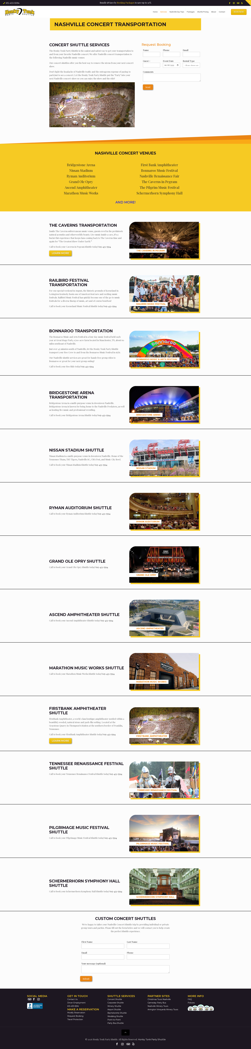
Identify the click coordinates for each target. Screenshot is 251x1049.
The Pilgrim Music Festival (159, 187)
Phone (166, 50)
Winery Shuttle (114, 1006)
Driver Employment (76, 1003)
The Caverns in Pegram (159, 181)
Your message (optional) (93, 963)
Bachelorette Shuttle (117, 1013)
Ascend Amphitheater (81, 187)
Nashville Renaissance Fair (159, 176)
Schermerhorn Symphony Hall (159, 193)
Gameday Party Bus (157, 1003)
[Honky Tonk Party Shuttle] (19, 12)
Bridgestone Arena (81, 165)
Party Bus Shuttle (115, 1023)
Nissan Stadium (81, 170)
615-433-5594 (12, 3)
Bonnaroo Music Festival (159, 170)
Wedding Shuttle (115, 1016)
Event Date (168, 61)
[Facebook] (229, 3)
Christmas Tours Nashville (159, 999)
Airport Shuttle (114, 1009)
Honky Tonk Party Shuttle (152, 1039)
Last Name (132, 941)
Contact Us (72, 999)
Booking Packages (125, 2)
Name (146, 50)
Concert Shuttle (114, 999)
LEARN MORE (60, 253)
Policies (191, 1003)
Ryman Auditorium (81, 176)
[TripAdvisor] (237, 3)
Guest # (146, 61)
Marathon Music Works (81, 193)
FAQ (190, 999)
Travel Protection (75, 1019)
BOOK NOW (239, 12)
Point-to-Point (114, 1020)
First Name (87, 941)
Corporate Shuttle (115, 1003)
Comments (148, 71)
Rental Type (189, 61)
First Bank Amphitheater (159, 165)
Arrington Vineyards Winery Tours (163, 1009)
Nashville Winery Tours (158, 1006)
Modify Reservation (76, 1012)
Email (185, 50)
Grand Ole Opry (81, 181)
